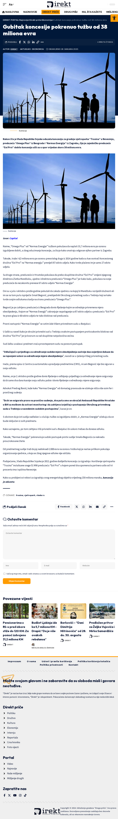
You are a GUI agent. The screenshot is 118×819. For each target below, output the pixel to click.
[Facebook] (4, 795)
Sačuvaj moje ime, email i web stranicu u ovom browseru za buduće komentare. (40, 573)
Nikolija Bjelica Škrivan (43, 648)
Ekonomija (38, 49)
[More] (42, 42)
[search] (105, 4)
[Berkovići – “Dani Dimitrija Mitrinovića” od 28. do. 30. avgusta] (73, 611)
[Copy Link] (38, 42)
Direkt (14, 49)
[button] (114, 18)
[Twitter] (9, 795)
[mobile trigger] (5, 4)
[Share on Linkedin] (33, 42)
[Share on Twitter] (24, 42)
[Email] (97, 507)
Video (50, 616)
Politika (40, 616)
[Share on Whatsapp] (29, 42)
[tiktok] (25, 795)
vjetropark (29, 495)
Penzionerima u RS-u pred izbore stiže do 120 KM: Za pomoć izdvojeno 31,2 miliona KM (16, 631)
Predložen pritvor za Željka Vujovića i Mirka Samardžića (102, 627)
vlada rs (40, 495)
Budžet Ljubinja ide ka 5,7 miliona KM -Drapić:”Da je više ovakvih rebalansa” (44, 631)
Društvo (40, 609)
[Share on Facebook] (20, 42)
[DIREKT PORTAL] (59, 4)
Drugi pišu (12, 616)
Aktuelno (25, 49)
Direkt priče (40, 605)
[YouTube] (15, 795)
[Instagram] (20, 795)
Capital (13, 238)
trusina (19, 495)
